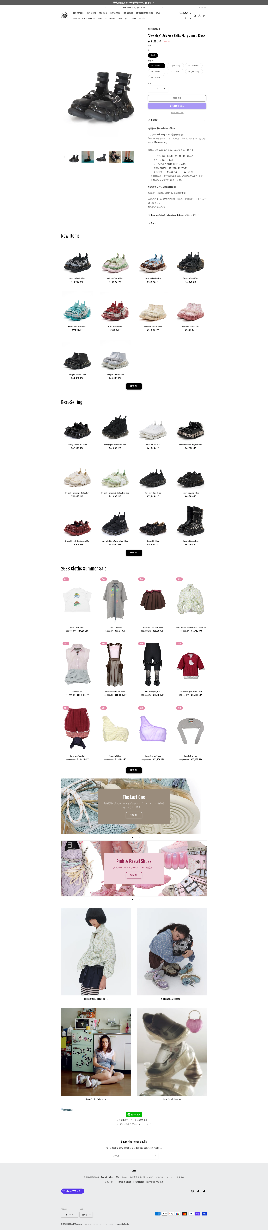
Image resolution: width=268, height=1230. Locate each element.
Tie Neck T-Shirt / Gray (115, 627)
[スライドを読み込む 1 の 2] (129, 837)
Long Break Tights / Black (153, 692)
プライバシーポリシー (164, 1177)
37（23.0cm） (176, 66)
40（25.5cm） (176, 72)
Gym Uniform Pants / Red (77, 756)
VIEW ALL (134, 386)
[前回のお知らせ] (106, 7)
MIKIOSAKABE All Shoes (170, 999)
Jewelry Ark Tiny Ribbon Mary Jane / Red (77, 541)
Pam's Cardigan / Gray (190, 756)
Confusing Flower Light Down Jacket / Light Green (191, 627)
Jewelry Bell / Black (153, 541)
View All (85, 815)
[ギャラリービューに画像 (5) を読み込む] (128, 157)
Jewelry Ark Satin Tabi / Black (77, 375)
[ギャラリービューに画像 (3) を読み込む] (101, 157)
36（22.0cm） (157, 66)
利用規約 (180, 1177)
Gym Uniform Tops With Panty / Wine (191, 692)
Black (154, 56)
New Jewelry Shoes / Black (153, 493)
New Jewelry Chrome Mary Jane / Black (190, 445)
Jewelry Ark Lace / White (153, 445)
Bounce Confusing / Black (190, 278)
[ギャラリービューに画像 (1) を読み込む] (74, 157)
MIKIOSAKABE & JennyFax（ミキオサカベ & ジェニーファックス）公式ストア (91, 1224)
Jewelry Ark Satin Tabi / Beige (153, 327)
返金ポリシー (110, 1182)
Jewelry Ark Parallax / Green (115, 278)
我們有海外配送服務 (154, 1182)
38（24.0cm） (194, 66)
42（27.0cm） (157, 78)
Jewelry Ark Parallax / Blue (153, 278)
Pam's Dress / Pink (77, 692)
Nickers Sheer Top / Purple (153, 756)
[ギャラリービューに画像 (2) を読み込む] (88, 157)
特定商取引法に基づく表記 (141, 1177)
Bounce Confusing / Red (115, 327)
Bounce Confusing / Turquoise (77, 327)
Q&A (117, 1177)
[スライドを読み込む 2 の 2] (133, 837)
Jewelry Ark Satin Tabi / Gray (115, 375)
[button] (159, 13)
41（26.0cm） (195, 72)
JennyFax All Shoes (170, 1099)
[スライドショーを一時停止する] (146, 837)
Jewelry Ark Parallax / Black (77, 278)
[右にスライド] (138, 157)
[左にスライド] (64, 157)
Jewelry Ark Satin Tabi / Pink (190, 327)
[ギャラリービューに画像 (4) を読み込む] (115, 157)
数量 (149, 83)
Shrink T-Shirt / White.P (77, 627)
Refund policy (138, 1182)
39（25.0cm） (157, 72)
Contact (124, 1177)
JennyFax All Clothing (95, 1099)
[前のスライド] (122, 837)
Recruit (104, 1177)
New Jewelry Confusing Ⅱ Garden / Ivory (77, 493)
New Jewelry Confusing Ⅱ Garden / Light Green (115, 493)
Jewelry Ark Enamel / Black (191, 493)
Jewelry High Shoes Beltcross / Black (115, 445)
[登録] (155, 1156)
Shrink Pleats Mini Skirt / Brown (153, 627)
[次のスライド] (139, 837)
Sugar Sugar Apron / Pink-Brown (115, 692)
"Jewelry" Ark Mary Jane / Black (77, 445)
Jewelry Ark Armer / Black (190, 541)
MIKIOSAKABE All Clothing (94, 999)
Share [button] (153, 223)
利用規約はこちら (156, 206)
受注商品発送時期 (91, 1177)
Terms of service (124, 1182)
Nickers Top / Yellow (115, 756)
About (111, 1177)
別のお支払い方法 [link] (177, 112)
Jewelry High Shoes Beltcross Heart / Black (115, 541)
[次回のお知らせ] (162, 7)
